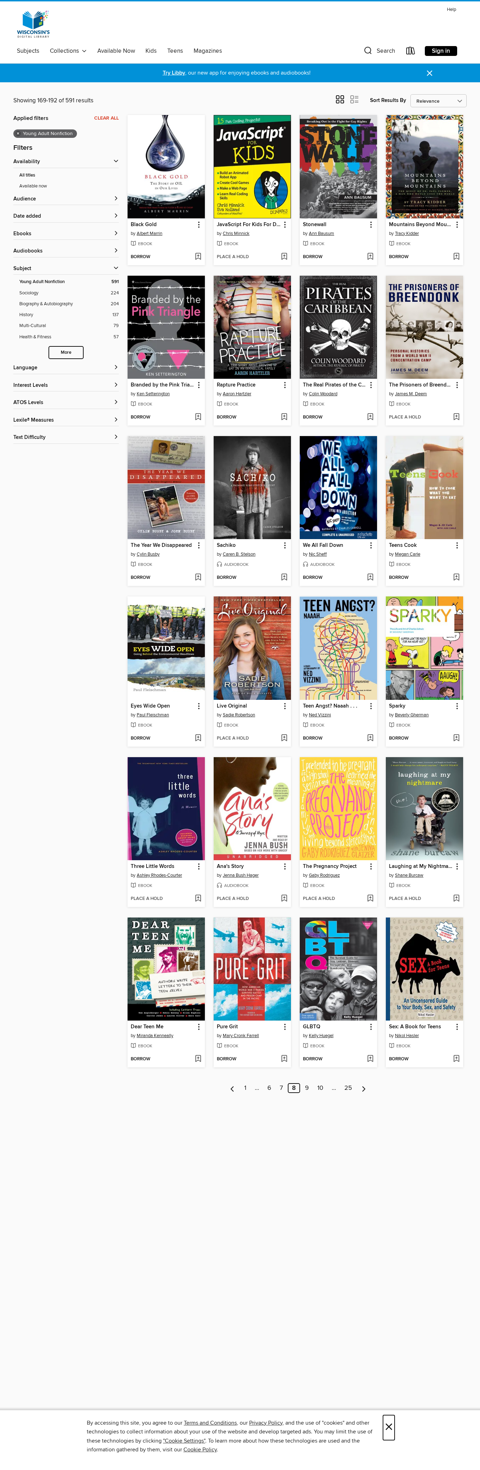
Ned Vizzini (320, 715)
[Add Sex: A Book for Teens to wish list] (456, 1059)
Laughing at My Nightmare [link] (421, 866)
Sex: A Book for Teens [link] (415, 1027)
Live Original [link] (232, 706)
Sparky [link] (397, 706)
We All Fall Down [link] (323, 545)
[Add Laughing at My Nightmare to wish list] (456, 898)
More (66, 353)
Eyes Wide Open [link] (150, 706)
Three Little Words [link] (152, 866)
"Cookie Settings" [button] (184, 1440)
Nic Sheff (318, 554)
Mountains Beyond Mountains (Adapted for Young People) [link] (421, 225)
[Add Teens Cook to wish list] (456, 577)
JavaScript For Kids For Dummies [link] (249, 225)
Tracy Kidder (407, 233)
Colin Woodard (323, 394)
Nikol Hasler (407, 1035)
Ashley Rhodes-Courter (159, 875)
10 (320, 1088)
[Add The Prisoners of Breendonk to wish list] (456, 417)
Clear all (106, 118)
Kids (151, 51)
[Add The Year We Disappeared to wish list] (198, 577)
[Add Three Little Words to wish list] (198, 898)
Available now (33, 186)
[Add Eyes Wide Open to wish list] (198, 738)
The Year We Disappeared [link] (161, 545)
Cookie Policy (200, 1449)
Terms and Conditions (210, 1422)
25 (348, 1088)
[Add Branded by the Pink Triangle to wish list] (198, 417)
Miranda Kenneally (155, 1035)
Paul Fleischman (153, 715)
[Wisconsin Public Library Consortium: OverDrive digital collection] (33, 24)
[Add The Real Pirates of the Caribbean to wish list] (370, 417)
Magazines (208, 51)
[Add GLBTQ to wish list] (370, 1059)
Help (451, 9)
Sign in (441, 51)
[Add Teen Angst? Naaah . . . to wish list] (370, 738)
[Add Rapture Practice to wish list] (284, 417)
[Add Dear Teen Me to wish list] (198, 1059)
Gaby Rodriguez (324, 875)
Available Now (116, 51)
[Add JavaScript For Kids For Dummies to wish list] (284, 257)
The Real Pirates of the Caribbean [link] (335, 385)
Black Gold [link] (144, 225)
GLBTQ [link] (311, 1027)
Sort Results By (388, 100)
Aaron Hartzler (237, 394)
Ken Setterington (153, 394)
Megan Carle (407, 554)
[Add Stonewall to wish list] (370, 257)
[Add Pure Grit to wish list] (284, 1059)
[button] (378, 52)
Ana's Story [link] (230, 866)
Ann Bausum (321, 233)
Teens (175, 51)
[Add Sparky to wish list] (456, 738)
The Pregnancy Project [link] (330, 866)
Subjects (28, 51)
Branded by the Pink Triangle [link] (163, 385)
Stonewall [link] (314, 225)
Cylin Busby (148, 554)
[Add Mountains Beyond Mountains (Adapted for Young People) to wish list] (456, 257)
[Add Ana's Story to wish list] (284, 898)
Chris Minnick (236, 233)
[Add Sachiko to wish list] (284, 577)
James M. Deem (411, 394)
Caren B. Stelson (239, 554)
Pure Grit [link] (227, 1027)
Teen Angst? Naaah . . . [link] (330, 706)
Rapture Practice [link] (236, 385)
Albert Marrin (149, 233)
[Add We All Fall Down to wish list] (370, 577)
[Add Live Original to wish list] (284, 738)
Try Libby (174, 73)
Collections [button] (66, 51)
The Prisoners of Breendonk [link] (421, 385)
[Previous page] (232, 1088)
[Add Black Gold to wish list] (198, 257)
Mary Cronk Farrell (241, 1035)
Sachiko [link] (226, 545)
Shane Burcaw (409, 875)
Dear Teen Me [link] (147, 1027)
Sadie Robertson (239, 715)
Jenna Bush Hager (241, 875)
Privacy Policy (266, 1422)
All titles (27, 175)
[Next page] (364, 1088)
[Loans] (410, 52)
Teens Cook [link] (403, 545)
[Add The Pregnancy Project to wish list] (370, 898)
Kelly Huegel (321, 1035)
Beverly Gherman (412, 715)
